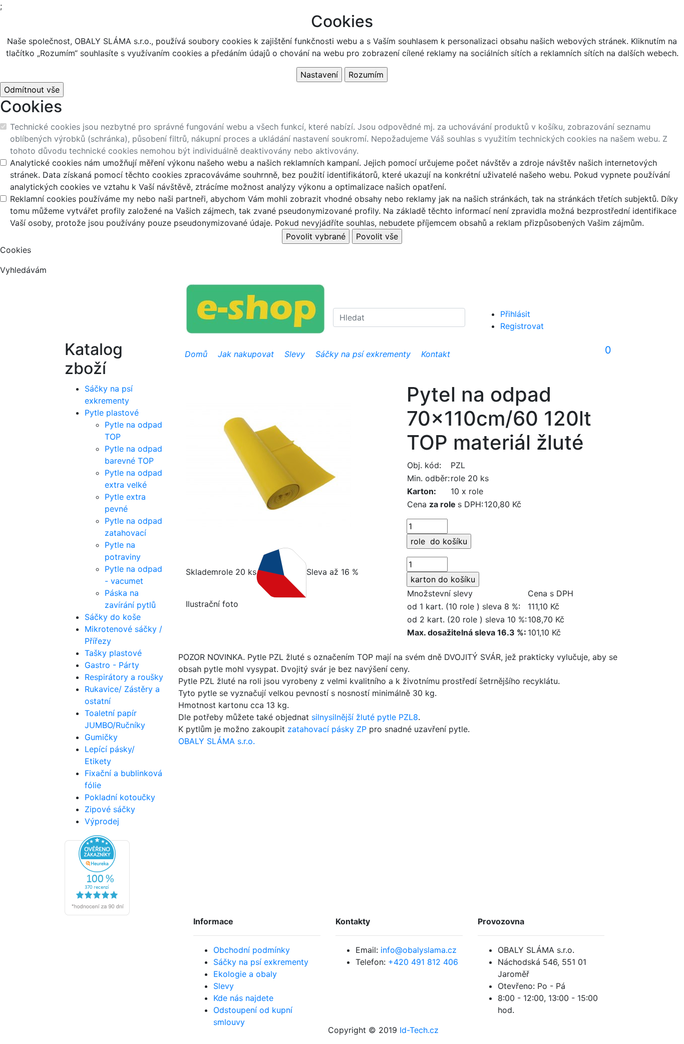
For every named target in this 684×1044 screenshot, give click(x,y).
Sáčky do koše (113, 617)
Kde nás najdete (243, 998)
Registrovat (522, 326)
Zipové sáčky (110, 809)
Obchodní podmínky (251, 950)
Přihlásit (515, 314)
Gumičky (101, 737)
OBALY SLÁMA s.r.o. (216, 741)
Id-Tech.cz (419, 1030)
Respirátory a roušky (124, 677)
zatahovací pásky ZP (327, 729)
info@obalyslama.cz (419, 950)
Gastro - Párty (112, 665)
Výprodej (102, 821)
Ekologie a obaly (245, 974)
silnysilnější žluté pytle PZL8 (364, 717)
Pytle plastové (112, 413)
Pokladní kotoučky (120, 797)
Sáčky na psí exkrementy (260, 962)
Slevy (223, 986)
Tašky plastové (113, 653)
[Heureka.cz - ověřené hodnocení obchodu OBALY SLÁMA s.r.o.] (97, 874)
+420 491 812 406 (423, 962)
